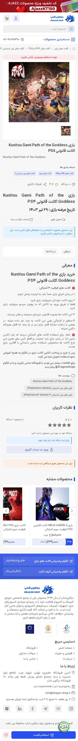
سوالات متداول (27, 653)
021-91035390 (62, 687)
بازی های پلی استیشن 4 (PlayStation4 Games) (48, 395)
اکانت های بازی (61, 48)
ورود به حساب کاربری (36, 450)
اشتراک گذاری (34, 184)
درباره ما (67, 659)
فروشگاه (30, 648)
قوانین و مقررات (63, 653)
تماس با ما (29, 659)
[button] (6, 511)
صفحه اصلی (65, 648)
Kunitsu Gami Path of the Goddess (52, 381)
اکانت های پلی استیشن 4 (25, 173)
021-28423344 (43, 687)
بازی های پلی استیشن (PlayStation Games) (49, 388)
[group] (39, 6)
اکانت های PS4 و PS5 (39, 48)
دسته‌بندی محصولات (57, 39)
